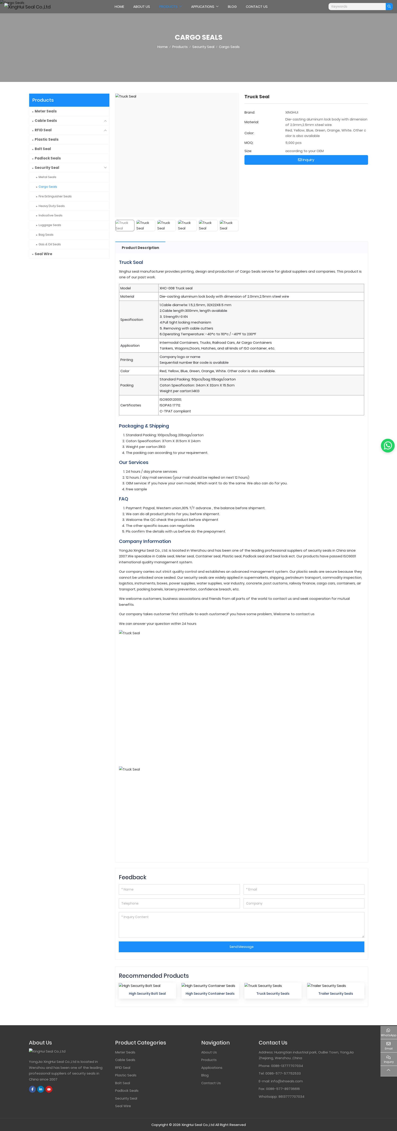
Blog (232, 6)
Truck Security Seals (272, 993)
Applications (202, 6)
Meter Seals (46, 111)
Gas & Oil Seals (50, 244)
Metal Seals (47, 177)
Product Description (140, 247)
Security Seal (47, 167)
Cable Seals (46, 120)
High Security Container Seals (210, 993)
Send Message (242, 946)
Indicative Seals (50, 215)
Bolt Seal (43, 148)
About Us (141, 6)
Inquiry (308, 159)
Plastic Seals (47, 139)
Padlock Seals (48, 158)
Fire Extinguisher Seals (55, 196)
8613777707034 (291, 1096)
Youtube (48, 1089)
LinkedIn (40, 1089)
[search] (389, 6)
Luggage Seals (50, 225)
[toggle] (105, 120)
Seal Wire (43, 253)
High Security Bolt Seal (147, 993)
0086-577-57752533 (283, 1073)
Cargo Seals (48, 186)
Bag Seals (46, 234)
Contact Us (257, 6)
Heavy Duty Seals (52, 206)
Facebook (32, 1089)
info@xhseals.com (287, 1081)
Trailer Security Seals (335, 993)
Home (119, 6)
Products (168, 6)
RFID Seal (43, 130)
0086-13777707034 (287, 1065)
